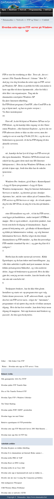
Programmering (35, 9)
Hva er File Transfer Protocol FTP (14, 391)
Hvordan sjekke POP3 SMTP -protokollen (17, 410)
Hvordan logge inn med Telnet (12, 416)
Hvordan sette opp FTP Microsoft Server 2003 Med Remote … (24, 428)
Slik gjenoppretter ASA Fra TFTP (14, 379)
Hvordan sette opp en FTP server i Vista (24, 366)
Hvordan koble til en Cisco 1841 (13, 468)
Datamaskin (8, 19)
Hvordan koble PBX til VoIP (12, 458)
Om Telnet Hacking (8, 404)
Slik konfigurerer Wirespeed (11, 483)
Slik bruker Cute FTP (17, 361)
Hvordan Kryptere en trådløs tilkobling (15, 448)
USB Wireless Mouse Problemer (13, 488)
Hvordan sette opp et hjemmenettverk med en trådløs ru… (22, 473)
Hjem (4, 9)
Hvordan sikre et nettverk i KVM (13, 493)
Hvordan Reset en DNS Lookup (13, 463)
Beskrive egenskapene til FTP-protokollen (16, 422)
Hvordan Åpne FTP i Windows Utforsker (16, 397)
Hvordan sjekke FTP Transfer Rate (14, 385)
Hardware (13, 9)
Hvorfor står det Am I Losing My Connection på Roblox (22, 478)
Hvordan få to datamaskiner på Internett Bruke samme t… (22, 453)
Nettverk (23, 9)
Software (48, 9)
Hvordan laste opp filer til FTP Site (14, 435)
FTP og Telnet (33, 19)
